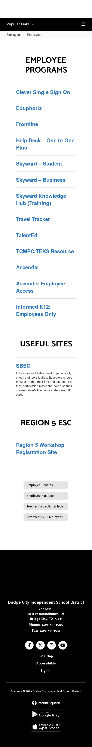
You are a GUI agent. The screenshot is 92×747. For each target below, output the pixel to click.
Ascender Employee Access (40, 287)
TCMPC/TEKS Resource (45, 251)
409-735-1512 (50, 631)
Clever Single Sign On (43, 92)
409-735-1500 (53, 625)
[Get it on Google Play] (46, 714)
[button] (20, 24)
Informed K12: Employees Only (36, 310)
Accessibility (46, 663)
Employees (13, 34)
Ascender (27, 267)
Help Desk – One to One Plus (45, 144)
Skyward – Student (39, 163)
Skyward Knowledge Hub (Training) (41, 199)
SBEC (23, 365)
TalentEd (26, 235)
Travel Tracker (33, 218)
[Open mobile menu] (83, 24)
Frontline (27, 124)
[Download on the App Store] (46, 727)
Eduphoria (29, 108)
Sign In (46, 671)
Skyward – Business (40, 179)
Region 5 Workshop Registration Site (40, 448)
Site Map (46, 656)
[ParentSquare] (46, 703)
